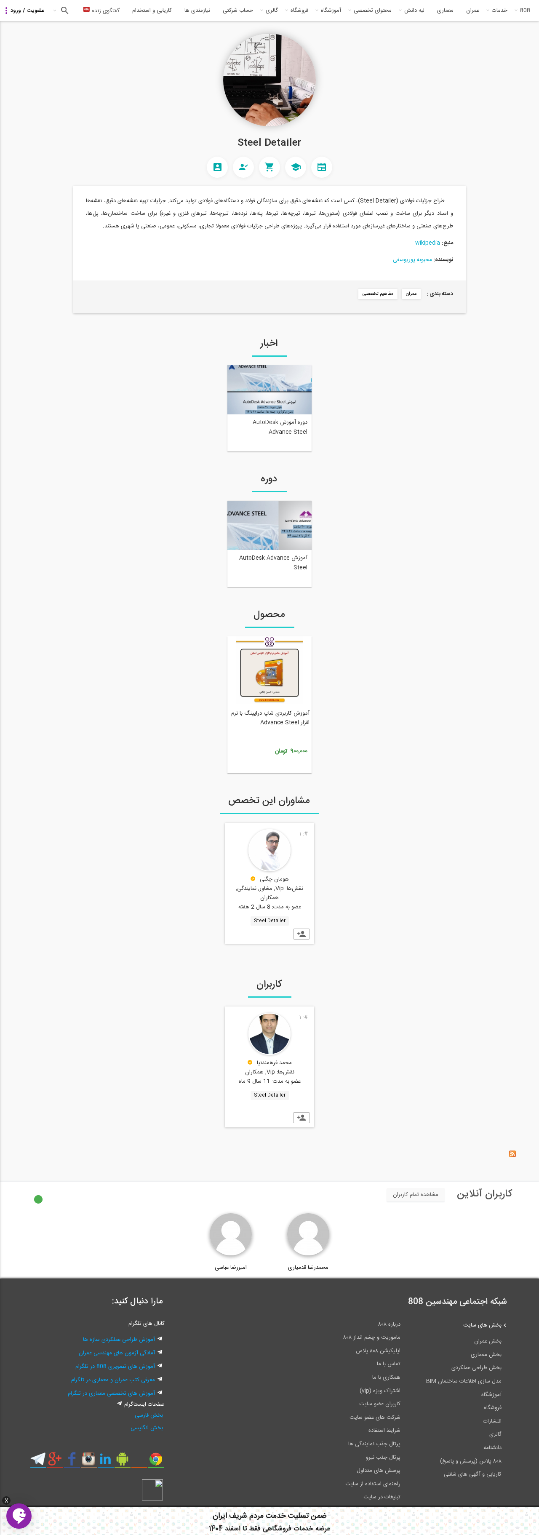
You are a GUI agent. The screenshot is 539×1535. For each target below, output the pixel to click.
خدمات (499, 10)
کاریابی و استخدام (152, 10)
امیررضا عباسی (231, 1267)
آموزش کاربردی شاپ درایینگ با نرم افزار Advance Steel (270, 718)
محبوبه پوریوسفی (412, 259)
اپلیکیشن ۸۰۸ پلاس (378, 1351)
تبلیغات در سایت (381, 1497)
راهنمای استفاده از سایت (372, 1484)
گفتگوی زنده (105, 11)
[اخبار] (321, 167)
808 (525, 10)
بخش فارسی (149, 1415)
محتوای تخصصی (373, 10)
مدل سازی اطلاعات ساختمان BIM (464, 1381)
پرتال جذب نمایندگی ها (374, 1444)
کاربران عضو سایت (379, 1404)
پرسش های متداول (378, 1470)
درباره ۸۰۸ (389, 1324)
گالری (272, 10)
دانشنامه (492, 1447)
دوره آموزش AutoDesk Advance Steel (280, 427)
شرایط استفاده (384, 1430)
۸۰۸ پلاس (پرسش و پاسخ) (471, 1461)
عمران (472, 10)
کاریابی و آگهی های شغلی (473, 1474)
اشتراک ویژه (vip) (380, 1391)
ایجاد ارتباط (301, 934)
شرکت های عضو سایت (375, 1417)
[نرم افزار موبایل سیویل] (122, 1462)
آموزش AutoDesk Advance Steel (273, 562)
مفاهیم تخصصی (378, 294)
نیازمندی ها (197, 10)
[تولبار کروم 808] (156, 1462)
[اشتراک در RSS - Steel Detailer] (512, 1156)
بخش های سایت (482, 1325)
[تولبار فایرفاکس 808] (139, 1462)
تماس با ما (388, 1364)
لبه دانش (414, 10)
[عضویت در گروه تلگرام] (38, 1462)
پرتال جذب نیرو (383, 1457)
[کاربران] (217, 167)
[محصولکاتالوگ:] (269, 167)
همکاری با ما (386, 1377)
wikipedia (427, 243)
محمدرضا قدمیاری (308, 1267)
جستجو (63, 10)
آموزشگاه (331, 10)
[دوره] (295, 167)
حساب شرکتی (238, 10)
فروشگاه (299, 10)
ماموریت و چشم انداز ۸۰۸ (371, 1337)
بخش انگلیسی (147, 1428)
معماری (445, 10)
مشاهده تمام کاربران (415, 1194)
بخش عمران (488, 1341)
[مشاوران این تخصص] (243, 167)
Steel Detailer (270, 921)
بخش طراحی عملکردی (476, 1367)
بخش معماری (486, 1354)
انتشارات (492, 1421)
